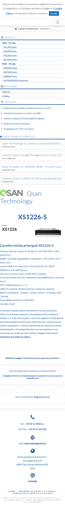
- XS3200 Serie (9, 51)
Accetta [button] (54, 13)
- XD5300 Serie (9, 59)
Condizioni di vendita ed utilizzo (15, 337)
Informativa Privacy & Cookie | (37, 491)
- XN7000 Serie (9, 72)
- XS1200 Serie (9, 47)
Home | (13, 491)
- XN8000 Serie (9, 76)
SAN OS (6, 92)
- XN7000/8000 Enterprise (15, 80)
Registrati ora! (42, 397)
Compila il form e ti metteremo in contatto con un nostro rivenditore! (33, 376)
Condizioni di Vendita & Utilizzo (32, 493)
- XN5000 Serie (9, 68)
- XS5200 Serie (9, 55)
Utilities (6, 96)
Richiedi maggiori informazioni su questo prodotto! (33, 358)
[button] (58, 22)
